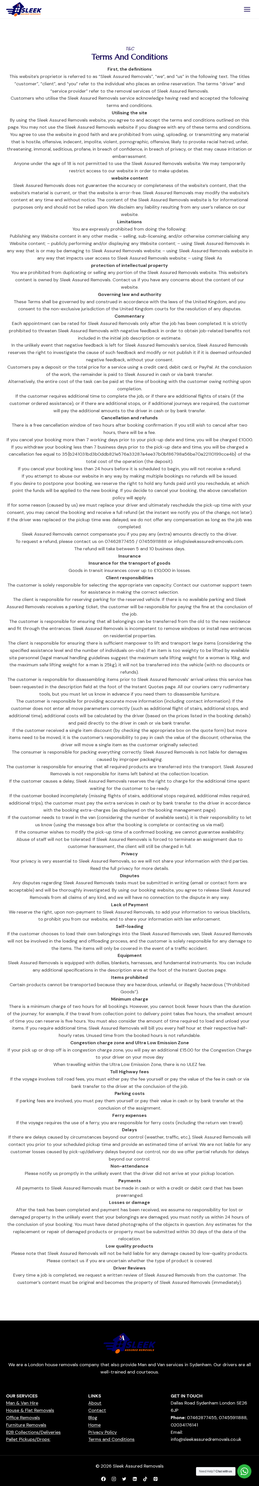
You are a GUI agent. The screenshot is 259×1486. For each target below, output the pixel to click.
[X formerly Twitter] (124, 1478)
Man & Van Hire (22, 1403)
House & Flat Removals (30, 1410)
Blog (92, 1418)
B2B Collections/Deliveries (33, 1432)
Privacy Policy (102, 1432)
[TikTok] (145, 1478)
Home (94, 1425)
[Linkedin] (134, 1478)
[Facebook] (103, 1478)
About (94, 1403)
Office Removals (23, 1418)
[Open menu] (247, 9)
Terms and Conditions (111, 1439)
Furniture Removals (26, 1425)
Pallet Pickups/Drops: (28, 1439)
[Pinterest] (155, 1478)
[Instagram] (113, 1478)
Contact (97, 1410)
